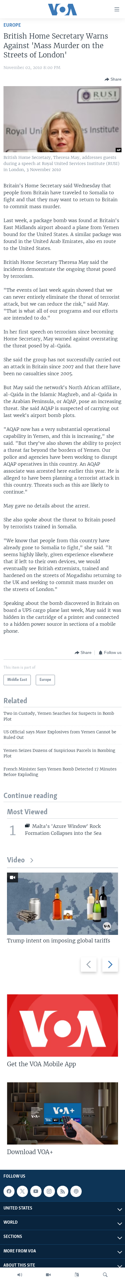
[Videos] (48, 1275)
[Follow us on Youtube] (35, 1191)
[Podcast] (75, 1191)
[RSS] (62, 1191)
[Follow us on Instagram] (49, 1191)
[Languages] (76, 1275)
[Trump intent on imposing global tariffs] (62, 904)
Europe (12, 25)
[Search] (105, 1275)
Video (16, 860)
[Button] (113, 79)
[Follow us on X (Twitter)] (22, 1191)
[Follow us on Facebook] (9, 1191)
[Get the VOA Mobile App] (62, 1025)
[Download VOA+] (62, 1113)
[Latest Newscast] (19, 1275)
